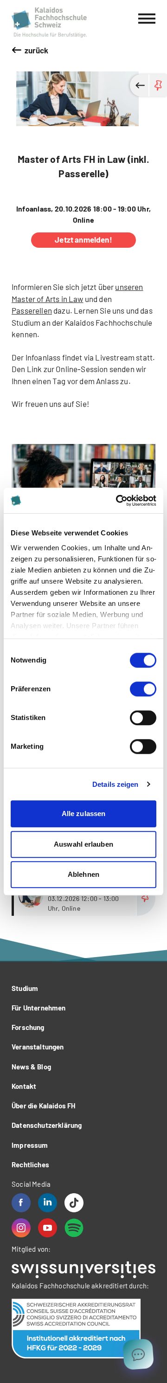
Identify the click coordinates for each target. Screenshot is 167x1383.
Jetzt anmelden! (83, 239)
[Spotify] (74, 1227)
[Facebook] (21, 1202)
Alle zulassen (83, 813)
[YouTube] (47, 1227)
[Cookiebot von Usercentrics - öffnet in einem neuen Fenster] (117, 501)
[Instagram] (21, 1227)
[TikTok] (74, 1202)
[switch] (143, 689)
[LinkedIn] (47, 1202)
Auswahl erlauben (83, 844)
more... (84, 898)
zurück (37, 50)
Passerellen (32, 310)
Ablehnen (83, 874)
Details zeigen (115, 784)
